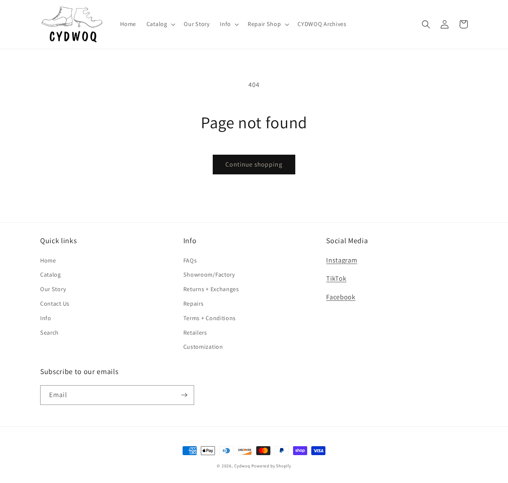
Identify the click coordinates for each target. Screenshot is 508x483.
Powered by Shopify (271, 465)
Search (49, 333)
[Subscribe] (184, 395)
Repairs (193, 303)
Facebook (341, 296)
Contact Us (55, 303)
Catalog (50, 274)
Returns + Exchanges (211, 289)
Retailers (195, 333)
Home (48, 260)
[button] (160, 24)
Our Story (53, 289)
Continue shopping (254, 164)
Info (45, 318)
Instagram (341, 259)
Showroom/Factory (209, 274)
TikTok (336, 278)
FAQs (190, 260)
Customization (203, 347)
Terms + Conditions (209, 318)
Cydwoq (242, 465)
